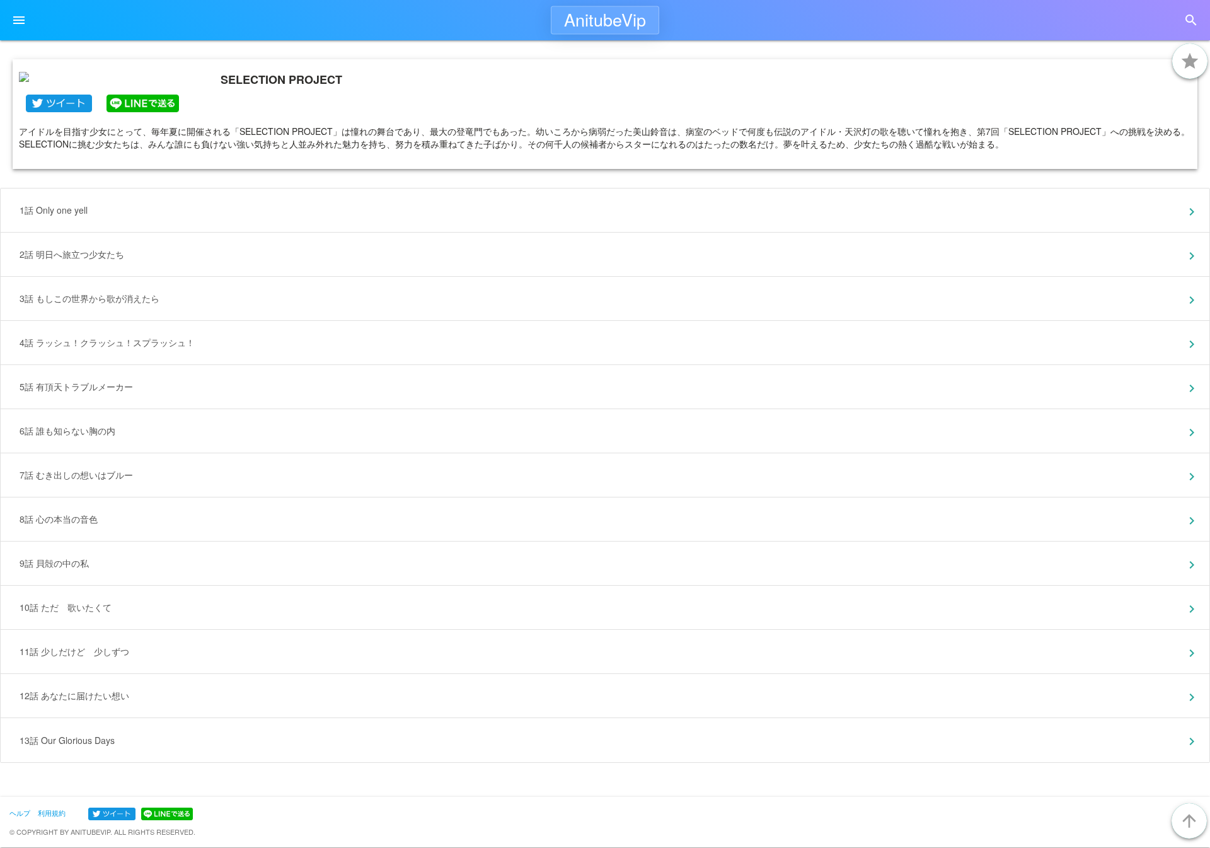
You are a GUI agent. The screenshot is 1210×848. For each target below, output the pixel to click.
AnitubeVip (605, 19)
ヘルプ (19, 813)
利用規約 (52, 813)
